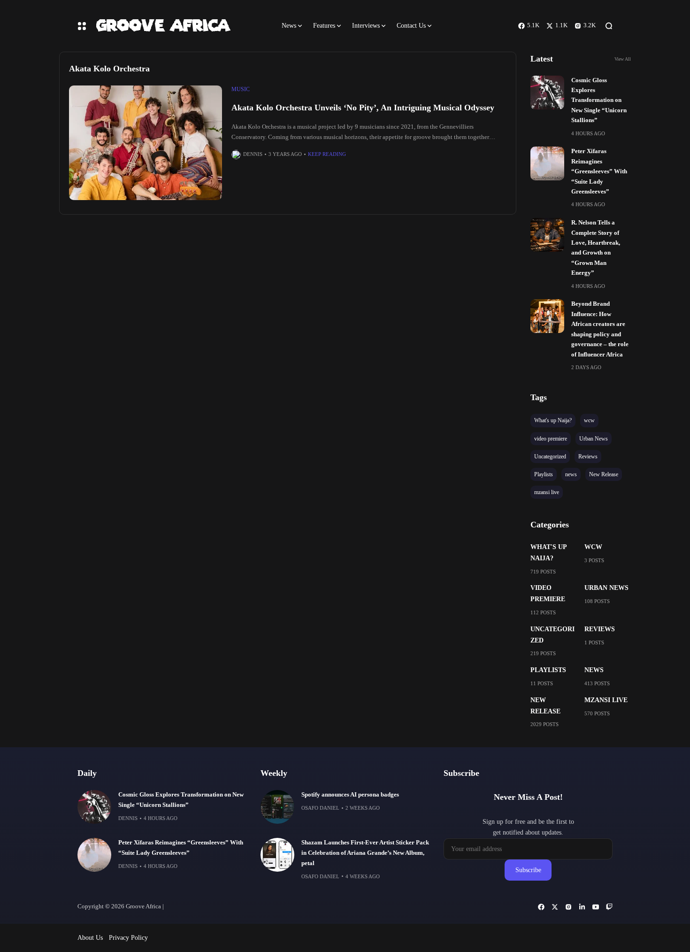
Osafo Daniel (320, 808)
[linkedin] (582, 907)
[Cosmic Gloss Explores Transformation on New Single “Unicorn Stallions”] (547, 92)
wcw (593, 546)
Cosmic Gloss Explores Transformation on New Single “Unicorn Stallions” (599, 100)
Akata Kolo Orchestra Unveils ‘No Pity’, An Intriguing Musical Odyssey (362, 107)
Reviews (599, 629)
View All (622, 59)
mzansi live (606, 700)
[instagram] (568, 907)
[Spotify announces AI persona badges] (277, 807)
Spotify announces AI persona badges (350, 794)
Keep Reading (327, 154)
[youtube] (595, 907)
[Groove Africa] (180, 26)
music (240, 89)
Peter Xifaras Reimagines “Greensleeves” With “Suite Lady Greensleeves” (599, 171)
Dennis (252, 154)
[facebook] (541, 907)
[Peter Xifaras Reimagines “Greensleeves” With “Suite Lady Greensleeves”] (547, 163)
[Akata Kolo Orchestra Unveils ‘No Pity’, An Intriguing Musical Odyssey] (145, 143)
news (594, 669)
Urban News (606, 587)
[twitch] (609, 907)
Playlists (548, 669)
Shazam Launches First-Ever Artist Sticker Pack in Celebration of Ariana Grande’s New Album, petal (365, 853)
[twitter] (555, 907)
